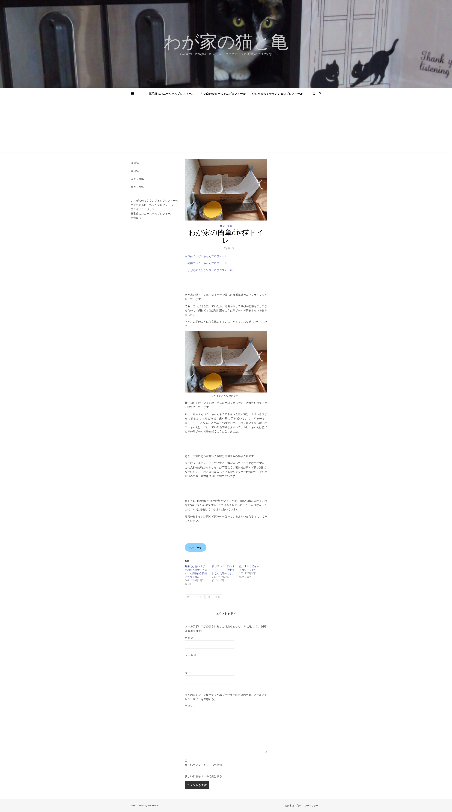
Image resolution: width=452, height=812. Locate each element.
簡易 (217, 596)
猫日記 (135, 162)
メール (190, 655)
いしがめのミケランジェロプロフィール (277, 93)
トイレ (199, 596)
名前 (189, 637)
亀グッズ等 (137, 187)
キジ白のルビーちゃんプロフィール (223, 93)
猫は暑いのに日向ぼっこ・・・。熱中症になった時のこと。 (223, 570)
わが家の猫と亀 (226, 41)
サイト (189, 673)
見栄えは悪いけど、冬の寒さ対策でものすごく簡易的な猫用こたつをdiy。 (196, 571)
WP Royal (153, 805)
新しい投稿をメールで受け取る (203, 776)
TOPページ (195, 547)
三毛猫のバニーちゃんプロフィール (171, 93)
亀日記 (135, 171)
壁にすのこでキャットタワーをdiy (250, 568)
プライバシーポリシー (144, 209)
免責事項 (136, 217)
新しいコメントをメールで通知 (203, 765)
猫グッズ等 (137, 179)
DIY (189, 596)
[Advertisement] (226, 125)
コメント (190, 706)
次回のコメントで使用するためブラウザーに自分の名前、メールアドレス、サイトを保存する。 (226, 697)
